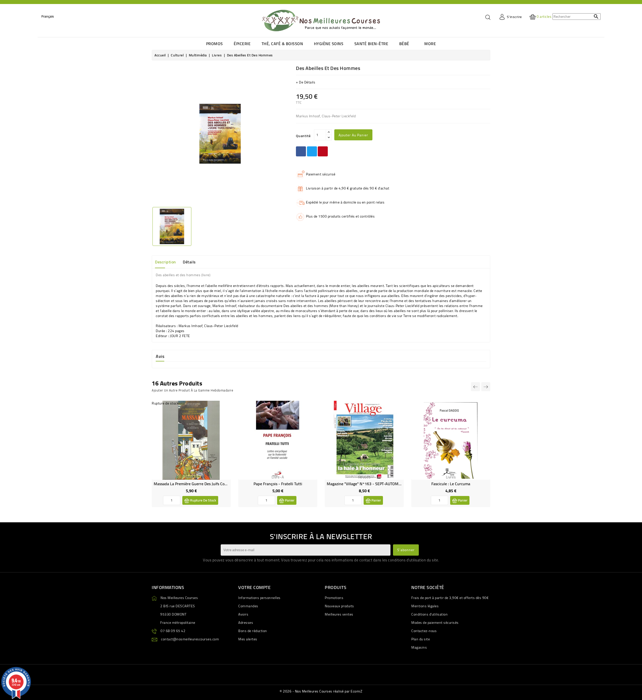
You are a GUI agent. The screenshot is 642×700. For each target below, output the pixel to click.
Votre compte (254, 587)
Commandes (248, 606)
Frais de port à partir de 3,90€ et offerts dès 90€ (450, 597)
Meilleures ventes (339, 614)
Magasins (419, 647)
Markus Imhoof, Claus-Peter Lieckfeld (208, 326)
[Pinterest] (323, 151)
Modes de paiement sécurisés (435, 622)
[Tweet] (312, 151)
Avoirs (243, 614)
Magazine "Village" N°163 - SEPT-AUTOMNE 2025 (370, 483)
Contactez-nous (424, 631)
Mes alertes (247, 639)
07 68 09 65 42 (172, 631)
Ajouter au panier (353, 135)
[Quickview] (222, 419)
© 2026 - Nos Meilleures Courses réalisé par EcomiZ (321, 691)
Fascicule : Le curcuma (450, 483)
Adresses (245, 622)
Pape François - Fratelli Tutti (278, 483)
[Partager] (301, 151)
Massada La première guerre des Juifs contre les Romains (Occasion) (213, 483)
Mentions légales (425, 606)
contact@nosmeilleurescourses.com (190, 639)
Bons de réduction (252, 631)
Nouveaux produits (339, 606)
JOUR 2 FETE (180, 336)
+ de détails (305, 82)
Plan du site (420, 639)
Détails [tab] (189, 262)
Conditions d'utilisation (429, 614)
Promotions (334, 597)
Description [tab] (165, 262)
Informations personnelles (259, 597)
